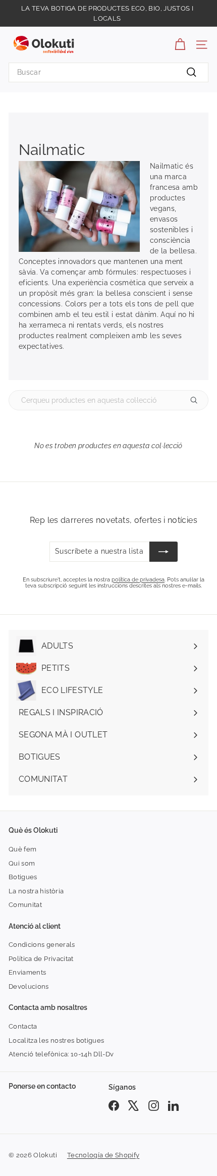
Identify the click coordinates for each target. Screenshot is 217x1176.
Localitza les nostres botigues (56, 1040)
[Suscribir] (163, 552)
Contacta (23, 1026)
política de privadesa (138, 579)
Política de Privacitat (41, 959)
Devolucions (29, 986)
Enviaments (27, 972)
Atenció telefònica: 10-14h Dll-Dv (61, 1054)
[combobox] (108, 72)
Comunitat (25, 904)
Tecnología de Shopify (103, 1155)
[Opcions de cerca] (197, 400)
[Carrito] (180, 45)
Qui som (22, 863)
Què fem (22, 849)
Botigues (23, 877)
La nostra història (36, 891)
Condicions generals (42, 944)
